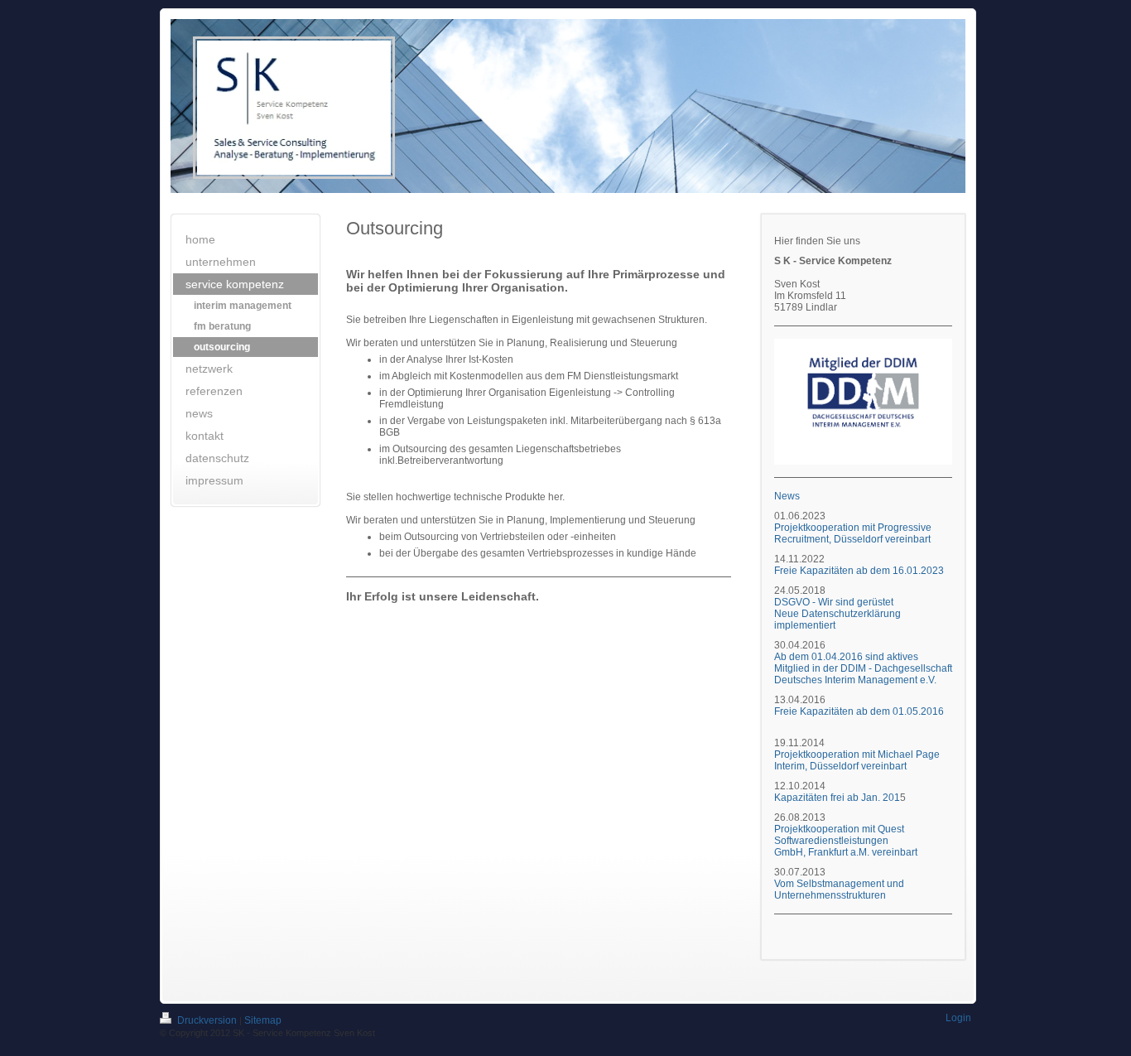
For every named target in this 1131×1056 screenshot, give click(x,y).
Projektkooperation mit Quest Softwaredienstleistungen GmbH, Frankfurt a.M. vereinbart (845, 840)
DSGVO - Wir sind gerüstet (833, 602)
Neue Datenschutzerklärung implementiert (837, 619)
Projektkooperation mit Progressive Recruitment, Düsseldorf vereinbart (852, 533)
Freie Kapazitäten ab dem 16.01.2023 (860, 570)
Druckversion (207, 1020)
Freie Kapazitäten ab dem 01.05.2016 (859, 711)
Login (958, 1018)
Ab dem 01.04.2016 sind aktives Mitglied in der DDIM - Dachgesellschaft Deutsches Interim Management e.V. (863, 668)
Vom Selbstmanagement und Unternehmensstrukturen (839, 889)
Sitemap (263, 1020)
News (787, 496)
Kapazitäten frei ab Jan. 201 (837, 797)
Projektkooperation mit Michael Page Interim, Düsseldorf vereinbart (857, 760)
